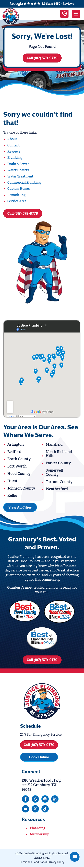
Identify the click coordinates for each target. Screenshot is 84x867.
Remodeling (16, 195)
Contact (13, 145)
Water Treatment (20, 176)
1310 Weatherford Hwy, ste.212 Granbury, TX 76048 (41, 785)
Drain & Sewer (18, 164)
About (12, 139)
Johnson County (21, 488)
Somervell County (54, 472)
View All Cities (20, 507)
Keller (12, 495)
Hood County (18, 474)
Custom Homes (18, 188)
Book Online (39, 757)
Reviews (13, 151)
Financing (37, 828)
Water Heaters (18, 170)
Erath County (19, 459)
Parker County (58, 463)
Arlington (15, 444)
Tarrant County (59, 482)
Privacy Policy (56, 862)
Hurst (12, 481)
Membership (39, 834)
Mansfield (54, 444)
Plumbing (14, 157)
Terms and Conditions (33, 862)
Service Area (17, 201)
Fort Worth (17, 466)
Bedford (14, 452)
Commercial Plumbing (24, 182)
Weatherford (57, 489)
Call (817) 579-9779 (42, 58)
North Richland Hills (59, 454)
